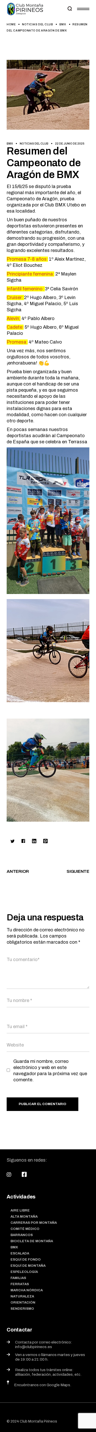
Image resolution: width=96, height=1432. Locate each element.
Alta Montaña (24, 1216)
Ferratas (19, 1284)
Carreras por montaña (33, 1223)
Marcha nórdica (26, 1290)
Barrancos (21, 1235)
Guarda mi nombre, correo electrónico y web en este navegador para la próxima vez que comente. (50, 1070)
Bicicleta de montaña (31, 1241)
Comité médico (24, 1229)
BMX (62, 24)
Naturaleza (22, 1296)
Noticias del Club (37, 24)
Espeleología (24, 1272)
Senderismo (22, 1308)
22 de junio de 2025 (69, 143)
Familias (18, 1278)
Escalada (19, 1253)
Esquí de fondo (25, 1259)
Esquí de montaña (28, 1266)
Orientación (22, 1302)
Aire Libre (20, 1210)
